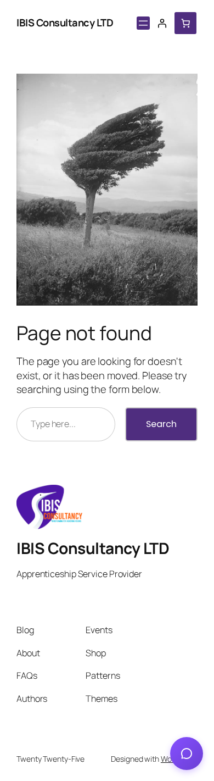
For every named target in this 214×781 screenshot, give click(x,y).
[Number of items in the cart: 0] (185, 23)
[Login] (162, 23)
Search (161, 424)
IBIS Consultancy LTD (64, 22)
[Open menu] (143, 23)
